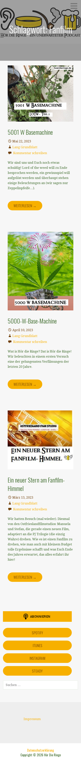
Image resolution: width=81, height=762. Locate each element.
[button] (75, 6)
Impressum (32, 719)
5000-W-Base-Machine (32, 320)
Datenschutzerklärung (40, 750)
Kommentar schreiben (30, 153)
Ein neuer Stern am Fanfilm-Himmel (36, 484)
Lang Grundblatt (24, 147)
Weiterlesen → (25, 205)
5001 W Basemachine (30, 131)
